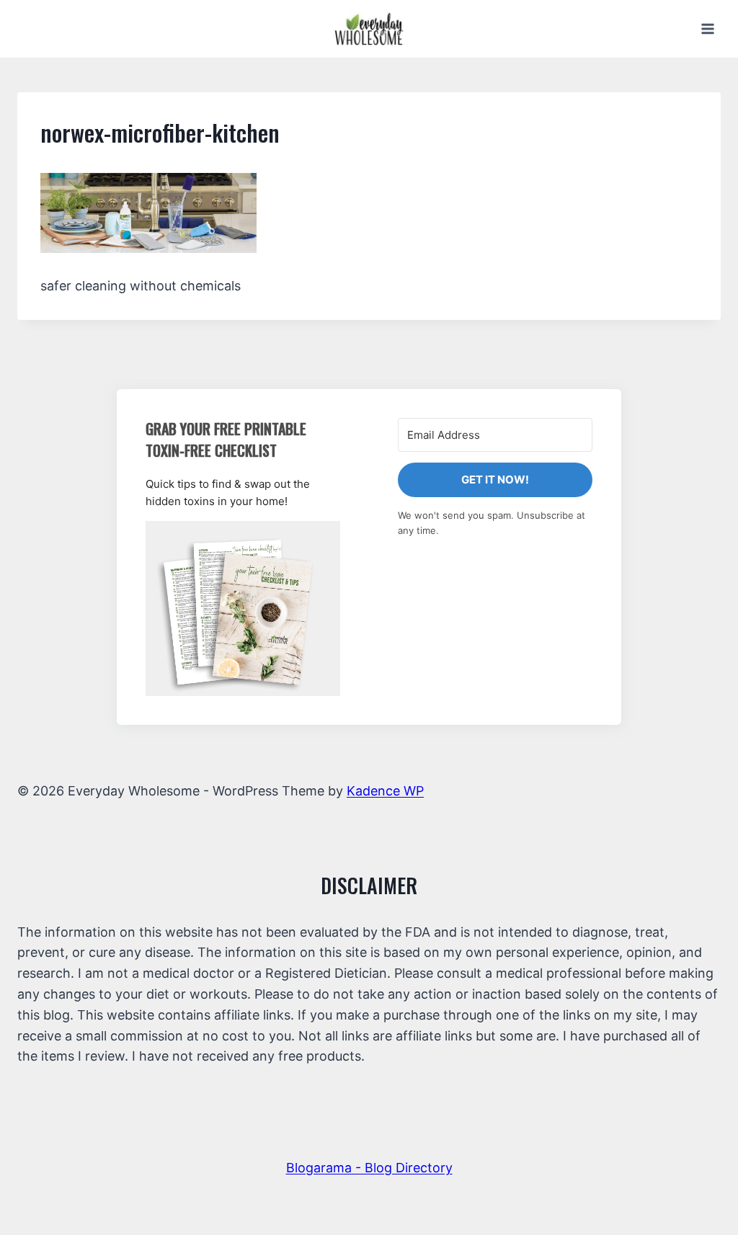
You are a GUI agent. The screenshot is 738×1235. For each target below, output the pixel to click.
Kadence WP (385, 790)
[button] (243, 608)
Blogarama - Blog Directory (369, 1167)
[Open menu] (707, 28)
